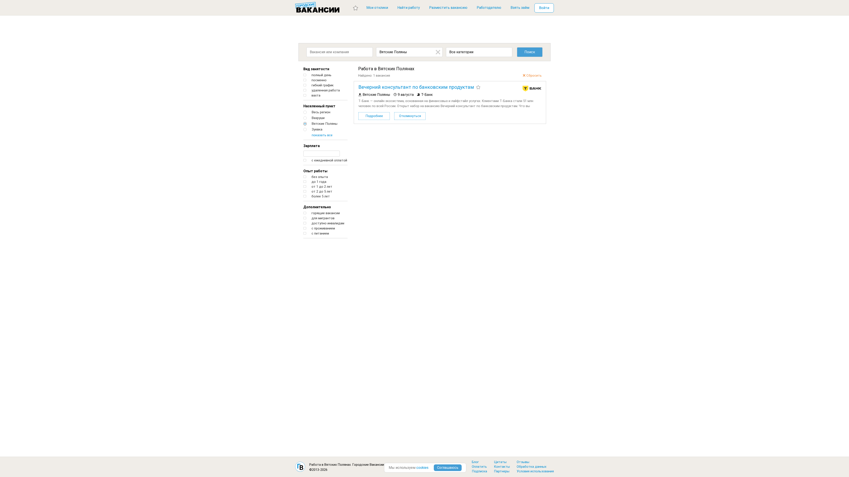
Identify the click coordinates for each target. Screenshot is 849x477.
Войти (544, 8)
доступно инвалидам (327, 223)
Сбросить (534, 76)
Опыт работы (315, 171)
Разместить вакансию (448, 8)
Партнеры (501, 471)
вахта (315, 95)
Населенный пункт (319, 106)
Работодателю (489, 8)
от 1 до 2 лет (321, 186)
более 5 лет (320, 196)
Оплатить (479, 467)
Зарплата (311, 146)
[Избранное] (355, 7)
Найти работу (408, 8)
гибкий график (322, 85)
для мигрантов (323, 218)
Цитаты (500, 462)
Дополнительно (317, 207)
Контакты (502, 467)
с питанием (320, 233)
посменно (319, 80)
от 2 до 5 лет (321, 191)
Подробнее (374, 116)
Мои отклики (377, 8)
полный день (321, 75)
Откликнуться (410, 116)
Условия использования (535, 471)
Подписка (479, 471)
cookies (422, 468)
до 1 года (318, 182)
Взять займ (520, 8)
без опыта (319, 177)
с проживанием (323, 228)
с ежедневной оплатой (329, 160)
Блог (475, 462)
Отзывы (523, 462)
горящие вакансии (325, 213)
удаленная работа (325, 90)
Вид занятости (316, 69)
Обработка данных (531, 467)
